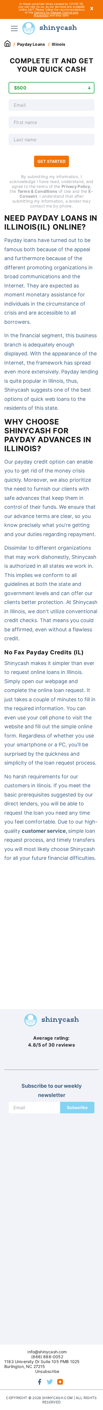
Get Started (51, 161)
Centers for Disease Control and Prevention (56, 14)
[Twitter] (49, 1381)
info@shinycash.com (47, 1351)
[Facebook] (39, 1381)
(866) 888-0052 (47, 1356)
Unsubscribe (47, 1371)
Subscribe (77, 1107)
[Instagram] (60, 1381)
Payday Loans (31, 44)
